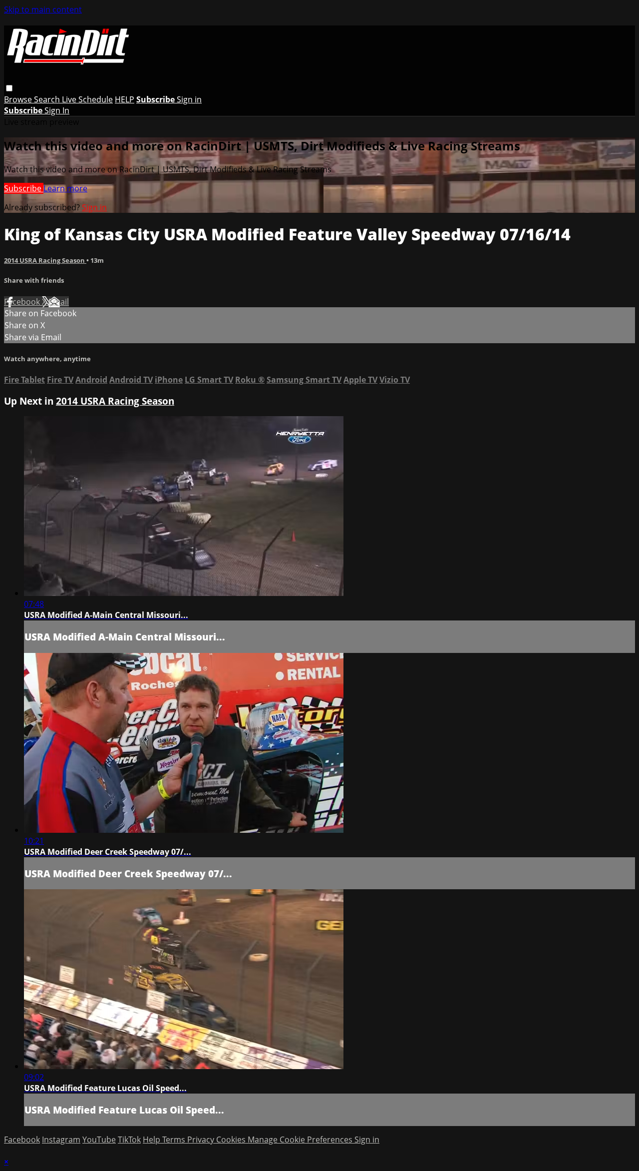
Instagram (61, 1139)
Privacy (201, 1139)
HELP (124, 99)
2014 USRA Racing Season (45, 260)
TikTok (129, 1139)
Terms (174, 1139)
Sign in (189, 99)
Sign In (56, 110)
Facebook (23, 301)
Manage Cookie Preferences (301, 1139)
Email (58, 301)
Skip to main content (43, 9)
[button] (9, 88)
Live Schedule (87, 99)
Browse (19, 99)
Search (48, 99)
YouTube (99, 1139)
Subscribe (23, 188)
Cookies (232, 1139)
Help (152, 1139)
